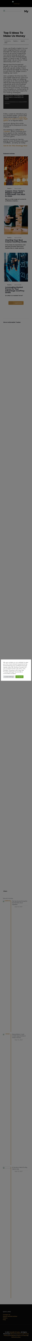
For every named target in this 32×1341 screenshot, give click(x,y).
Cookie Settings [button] (9, 676)
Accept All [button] (19, 676)
